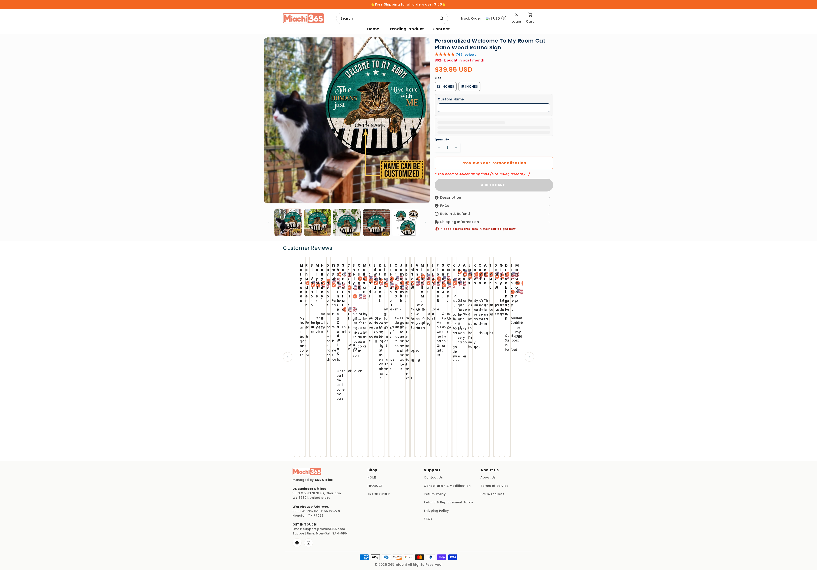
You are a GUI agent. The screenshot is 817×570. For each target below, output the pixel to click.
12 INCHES (445, 86)
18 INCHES (469, 86)
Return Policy (435, 494)
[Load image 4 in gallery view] (376, 222)
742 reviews (466, 54)
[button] (494, 99)
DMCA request (492, 494)
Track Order (470, 18)
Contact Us (433, 477)
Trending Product (406, 28)
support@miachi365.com (324, 529)
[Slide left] (268, 222)
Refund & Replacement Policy (448, 502)
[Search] (441, 18)
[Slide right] (425, 222)
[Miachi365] (307, 471)
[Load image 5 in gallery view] (406, 222)
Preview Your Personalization (493, 163)
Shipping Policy (436, 511)
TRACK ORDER (378, 494)
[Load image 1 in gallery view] (288, 222)
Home (373, 28)
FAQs (428, 519)
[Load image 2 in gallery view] (317, 222)
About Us (488, 477)
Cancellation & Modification (447, 486)
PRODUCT (375, 486)
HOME (372, 477)
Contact (441, 28)
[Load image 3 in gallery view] (347, 222)
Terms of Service (494, 486)
